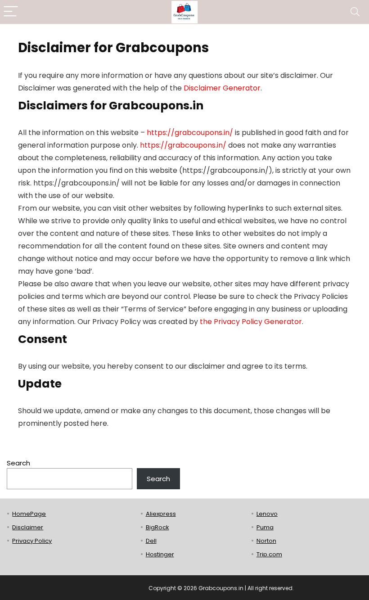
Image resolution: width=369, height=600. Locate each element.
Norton (266, 541)
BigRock (157, 527)
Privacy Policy (32, 541)
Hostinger (160, 554)
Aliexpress (161, 514)
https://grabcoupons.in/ (190, 132)
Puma (265, 527)
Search (18, 463)
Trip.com (269, 554)
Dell (151, 541)
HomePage (29, 514)
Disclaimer (27, 527)
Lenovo (267, 514)
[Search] (355, 12)
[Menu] (11, 12)
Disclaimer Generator (222, 88)
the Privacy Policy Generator (251, 321)
